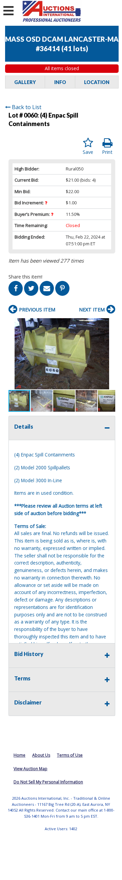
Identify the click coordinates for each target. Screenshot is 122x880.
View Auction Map (30, 769)
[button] (109, 324)
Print (107, 152)
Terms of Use (70, 755)
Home (19, 755)
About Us (41, 755)
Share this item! (25, 276)
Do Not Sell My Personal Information (48, 782)
